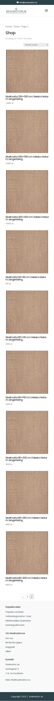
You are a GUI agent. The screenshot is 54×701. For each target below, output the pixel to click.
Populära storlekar (14, 611)
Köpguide (10, 646)
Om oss (9, 638)
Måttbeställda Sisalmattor (18, 620)
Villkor (8, 651)
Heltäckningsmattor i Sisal (18, 616)
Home (8, 26)
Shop (16, 26)
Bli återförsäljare (13, 642)
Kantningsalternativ (15, 624)
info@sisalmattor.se (20, 679)
